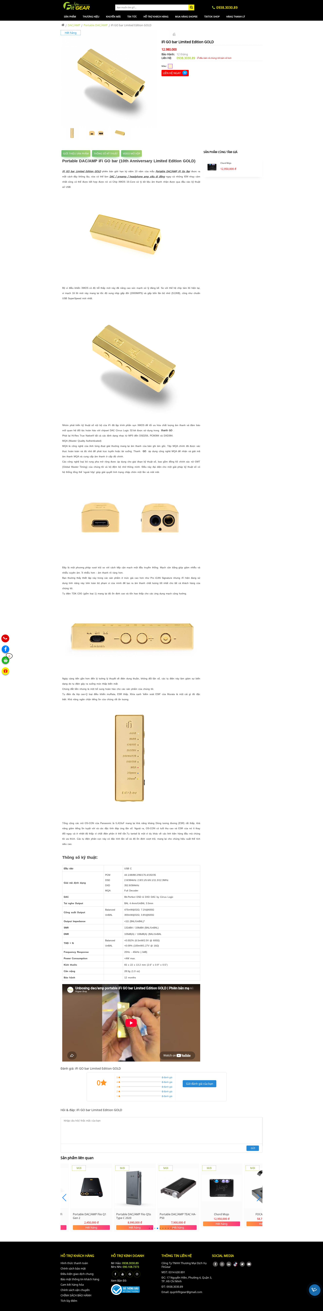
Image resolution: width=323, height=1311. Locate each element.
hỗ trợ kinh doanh (127, 1255)
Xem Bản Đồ (119, 1280)
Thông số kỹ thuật (106, 153)
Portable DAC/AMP (96, 25)
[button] (258, 1197)
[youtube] (249, 1264)
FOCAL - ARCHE (224, 1214)
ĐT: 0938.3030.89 (172, 1286)
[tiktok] (235, 1264)
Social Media (223, 1255)
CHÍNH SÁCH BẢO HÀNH (76, 1295)
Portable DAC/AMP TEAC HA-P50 (137, 1216)
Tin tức (132, 16)
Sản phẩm (70, 16)
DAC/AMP (74, 25)
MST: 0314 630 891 (173, 1272)
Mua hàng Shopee (186, 16)
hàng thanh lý (235, 16)
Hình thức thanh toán (74, 1263)
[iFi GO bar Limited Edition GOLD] (109, 126)
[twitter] (242, 1264)
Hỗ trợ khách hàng (155, 16)
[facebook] (215, 1264)
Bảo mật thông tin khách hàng (80, 1279)
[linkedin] (228, 1264)
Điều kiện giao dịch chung (77, 1274)
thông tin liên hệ (177, 1255)
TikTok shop (212, 16)
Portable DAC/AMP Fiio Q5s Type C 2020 (93, 1216)
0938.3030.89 (186, 58)
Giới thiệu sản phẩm (76, 153)
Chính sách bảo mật (73, 1268)
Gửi (253, 1148)
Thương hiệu (91, 16)
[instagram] (222, 1264)
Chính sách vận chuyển (75, 1290)
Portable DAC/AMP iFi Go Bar (173, 171)
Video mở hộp (131, 153)
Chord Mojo (225, 163)
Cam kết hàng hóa (72, 1284)
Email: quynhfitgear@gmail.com (182, 1292)
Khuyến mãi (113, 16)
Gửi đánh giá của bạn (199, 1084)
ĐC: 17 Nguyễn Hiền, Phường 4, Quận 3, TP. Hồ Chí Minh (187, 1279)
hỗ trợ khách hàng (77, 1255)
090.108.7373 (131, 1267)
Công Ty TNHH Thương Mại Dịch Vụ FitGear (184, 1265)
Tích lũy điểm (69, 1301)
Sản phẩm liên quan (77, 1157)
